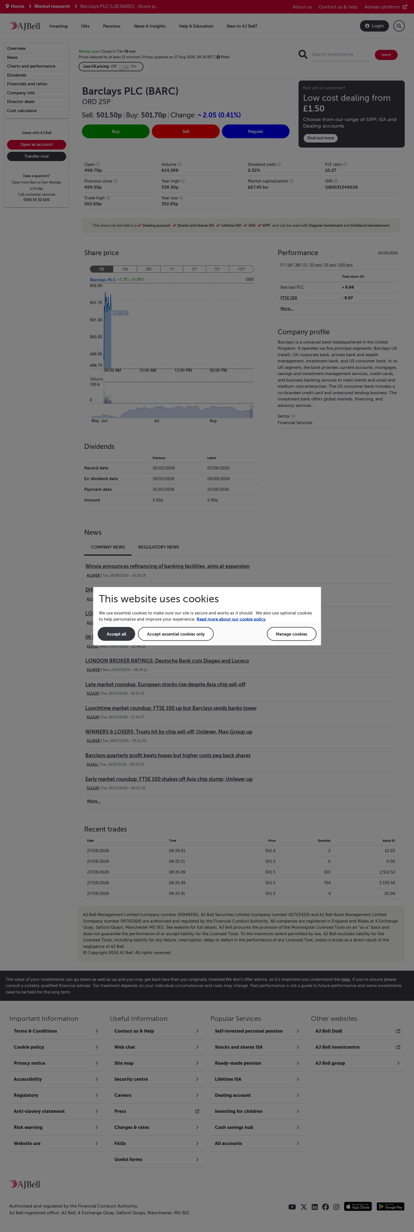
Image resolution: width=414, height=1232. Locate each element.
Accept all (116, 633)
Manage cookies (291, 633)
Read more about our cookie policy (231, 619)
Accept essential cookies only (176, 633)
